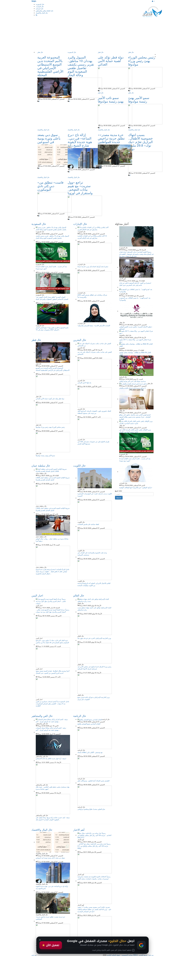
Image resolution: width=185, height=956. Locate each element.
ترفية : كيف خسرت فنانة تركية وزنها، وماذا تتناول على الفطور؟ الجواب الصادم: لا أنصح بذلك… (53, 818)
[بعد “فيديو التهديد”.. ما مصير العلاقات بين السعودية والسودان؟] (136, 290)
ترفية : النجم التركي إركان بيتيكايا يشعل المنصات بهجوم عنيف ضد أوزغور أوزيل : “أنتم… (51, 729)
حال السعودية (40, 4)
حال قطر (40, 52)
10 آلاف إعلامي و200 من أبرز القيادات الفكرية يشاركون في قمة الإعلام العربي (92, 237)
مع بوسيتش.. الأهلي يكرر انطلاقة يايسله (90, 752)
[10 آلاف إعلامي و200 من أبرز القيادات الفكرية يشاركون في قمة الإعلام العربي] (95, 228)
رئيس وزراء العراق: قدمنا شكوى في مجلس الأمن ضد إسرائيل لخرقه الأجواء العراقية (94, 668)
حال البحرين (79, 340)
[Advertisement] (92, 35)
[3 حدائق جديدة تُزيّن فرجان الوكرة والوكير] (133, 383)
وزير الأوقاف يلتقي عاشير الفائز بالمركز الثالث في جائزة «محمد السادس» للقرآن (135, 431)
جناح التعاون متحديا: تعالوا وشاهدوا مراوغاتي (91, 809)
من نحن (151, 955)
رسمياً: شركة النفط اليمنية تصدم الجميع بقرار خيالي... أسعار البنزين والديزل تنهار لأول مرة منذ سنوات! (52, 611)
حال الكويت (79, 465)
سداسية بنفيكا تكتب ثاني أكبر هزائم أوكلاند (132, 381)
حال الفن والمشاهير (42, 716)
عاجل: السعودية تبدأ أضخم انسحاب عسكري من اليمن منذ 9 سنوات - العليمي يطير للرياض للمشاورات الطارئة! (52, 703)
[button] (153, 1)
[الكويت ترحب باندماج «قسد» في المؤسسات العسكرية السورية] (95, 478)
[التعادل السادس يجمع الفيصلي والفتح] (90, 719)
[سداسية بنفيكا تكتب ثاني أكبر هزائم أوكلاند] (136, 365)
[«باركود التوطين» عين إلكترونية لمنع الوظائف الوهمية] (136, 472)
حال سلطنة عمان (40, 465)
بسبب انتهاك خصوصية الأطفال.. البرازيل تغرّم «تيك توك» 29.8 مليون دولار (140, 141)
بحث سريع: (118, 491)
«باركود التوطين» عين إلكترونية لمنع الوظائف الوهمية (135, 487)
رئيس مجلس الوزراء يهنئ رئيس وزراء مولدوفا (141, 60)
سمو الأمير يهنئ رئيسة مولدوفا (138, 99)
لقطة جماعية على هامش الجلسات (88, 524)
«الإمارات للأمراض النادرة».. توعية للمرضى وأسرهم (94, 325)
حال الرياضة (39, 8)
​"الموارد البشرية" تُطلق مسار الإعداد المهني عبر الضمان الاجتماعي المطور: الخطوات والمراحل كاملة (52, 298)
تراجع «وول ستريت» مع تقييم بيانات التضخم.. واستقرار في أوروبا (80, 187)
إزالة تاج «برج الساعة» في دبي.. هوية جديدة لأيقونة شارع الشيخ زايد (80, 140)
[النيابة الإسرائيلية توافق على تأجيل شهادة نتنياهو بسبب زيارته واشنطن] (95, 600)
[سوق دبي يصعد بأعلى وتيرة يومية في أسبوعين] (53, 842)
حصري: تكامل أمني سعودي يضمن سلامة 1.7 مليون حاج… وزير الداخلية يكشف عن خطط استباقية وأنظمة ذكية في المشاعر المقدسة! (94, 909)
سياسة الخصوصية (127, 955)
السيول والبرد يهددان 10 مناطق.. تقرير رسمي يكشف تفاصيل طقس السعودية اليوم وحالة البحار (81, 66)
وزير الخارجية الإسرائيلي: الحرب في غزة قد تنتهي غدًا (94, 638)
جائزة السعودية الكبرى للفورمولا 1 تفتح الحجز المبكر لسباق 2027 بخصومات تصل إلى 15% (52, 329)
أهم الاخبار (78, 829)
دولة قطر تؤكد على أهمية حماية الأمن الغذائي (110, 60)
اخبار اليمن (37, 595)
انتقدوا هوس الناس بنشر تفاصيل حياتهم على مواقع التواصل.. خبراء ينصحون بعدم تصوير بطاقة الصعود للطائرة (135, 417)
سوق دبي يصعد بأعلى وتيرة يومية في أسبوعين (48, 138)
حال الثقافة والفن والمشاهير (44, 11)
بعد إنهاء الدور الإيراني (84, 382)
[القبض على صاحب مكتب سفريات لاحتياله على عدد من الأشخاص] (95, 344)
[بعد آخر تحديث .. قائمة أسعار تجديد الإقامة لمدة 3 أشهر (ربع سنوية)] (136, 443)
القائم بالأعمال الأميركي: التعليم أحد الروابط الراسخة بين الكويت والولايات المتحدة (94, 584)
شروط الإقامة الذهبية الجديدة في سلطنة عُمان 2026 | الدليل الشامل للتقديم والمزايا (53, 479)
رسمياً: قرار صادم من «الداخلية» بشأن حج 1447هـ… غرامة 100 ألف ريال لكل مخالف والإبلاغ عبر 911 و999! (94, 846)
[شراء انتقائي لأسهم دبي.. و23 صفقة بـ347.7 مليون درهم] (136, 332)
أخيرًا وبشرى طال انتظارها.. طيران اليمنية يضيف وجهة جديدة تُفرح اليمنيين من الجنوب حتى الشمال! (52, 672)
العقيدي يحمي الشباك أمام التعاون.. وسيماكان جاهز (93, 781)
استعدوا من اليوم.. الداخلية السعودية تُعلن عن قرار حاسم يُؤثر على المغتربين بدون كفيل (135, 284)
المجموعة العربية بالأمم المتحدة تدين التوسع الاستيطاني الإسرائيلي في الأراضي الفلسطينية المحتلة (50, 66)
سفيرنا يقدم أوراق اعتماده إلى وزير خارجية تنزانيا (93, 266)
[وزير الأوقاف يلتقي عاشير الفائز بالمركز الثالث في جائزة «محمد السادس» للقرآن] (136, 422)
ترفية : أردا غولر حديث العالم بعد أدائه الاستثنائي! (51, 758)
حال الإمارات (40, 6)
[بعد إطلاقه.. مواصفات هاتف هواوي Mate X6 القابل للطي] (136, 345)
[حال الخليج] (152, 11)
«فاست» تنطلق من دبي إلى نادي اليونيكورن (50, 186)
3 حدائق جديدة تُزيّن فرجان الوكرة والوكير (132, 388)
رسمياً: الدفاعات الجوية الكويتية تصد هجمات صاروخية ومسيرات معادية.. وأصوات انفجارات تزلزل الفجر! (94, 877)
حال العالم (78, 595)
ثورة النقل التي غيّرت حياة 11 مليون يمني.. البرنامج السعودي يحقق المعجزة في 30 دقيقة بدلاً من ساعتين (52, 641)
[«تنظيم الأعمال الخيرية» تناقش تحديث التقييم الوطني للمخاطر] (136, 311)
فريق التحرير (143, 955)
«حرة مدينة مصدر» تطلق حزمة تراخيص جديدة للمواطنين (111, 138)
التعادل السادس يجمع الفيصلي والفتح (89, 724)
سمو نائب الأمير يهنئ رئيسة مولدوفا (111, 99)
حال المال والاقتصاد (42, 13)
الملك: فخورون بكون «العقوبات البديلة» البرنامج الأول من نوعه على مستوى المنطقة (94, 412)
